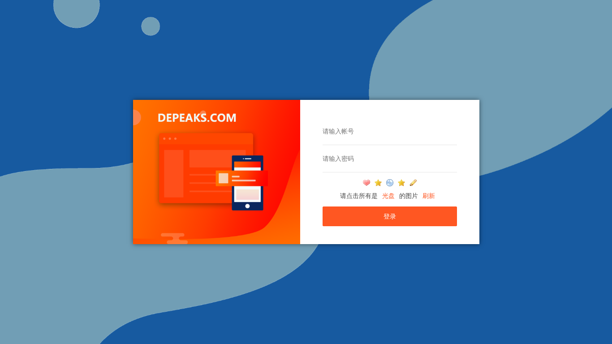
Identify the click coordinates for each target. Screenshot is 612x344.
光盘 (388, 195)
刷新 (428, 195)
